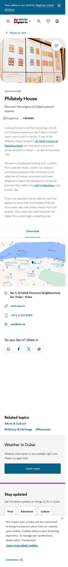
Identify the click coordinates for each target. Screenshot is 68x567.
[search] (39, 21)
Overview (32, 231)
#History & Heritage (18, 429)
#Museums (43, 429)
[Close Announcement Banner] (59, 5)
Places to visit (18, 33)
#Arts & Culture (15, 423)
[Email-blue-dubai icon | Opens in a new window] (39, 349)
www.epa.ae (18, 306)
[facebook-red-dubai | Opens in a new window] (19, 349)
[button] (14, 560)
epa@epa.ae (18, 324)
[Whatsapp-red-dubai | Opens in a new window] (9, 349)
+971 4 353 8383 (21, 315)
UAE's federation (44, 185)
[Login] (57, 21)
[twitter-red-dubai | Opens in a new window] (29, 349)
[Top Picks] (48, 21)
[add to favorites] (56, 45)
